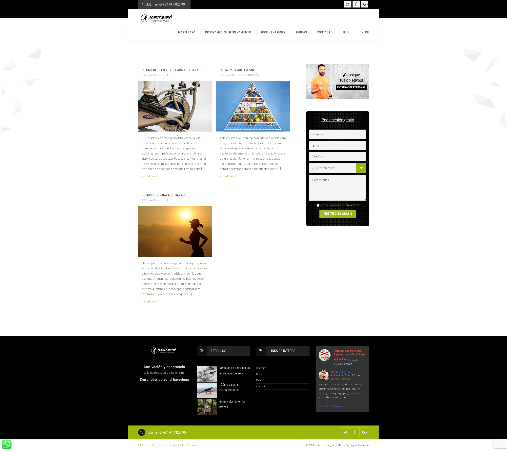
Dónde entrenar (273, 32)
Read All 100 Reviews (332, 406)
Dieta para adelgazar (237, 70)
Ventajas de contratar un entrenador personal (234, 370)
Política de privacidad (172, 445)
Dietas (260, 374)
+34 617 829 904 (175, 4)
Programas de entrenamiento (228, 32)
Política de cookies (147, 445)
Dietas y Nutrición (247, 75)
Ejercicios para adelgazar (163, 195)
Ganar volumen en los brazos (232, 404)
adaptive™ (321, 445)
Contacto (325, 32)
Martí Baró (186, 32)
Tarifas (301, 32)
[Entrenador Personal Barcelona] (157, 18)
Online (364, 32)
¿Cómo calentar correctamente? (229, 387)
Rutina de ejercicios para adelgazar (171, 70)
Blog (346, 32)
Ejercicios (164, 75)
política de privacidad (345, 205)
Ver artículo (149, 176)
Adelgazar (149, 75)
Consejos (261, 368)
